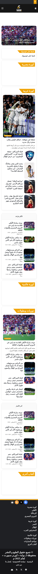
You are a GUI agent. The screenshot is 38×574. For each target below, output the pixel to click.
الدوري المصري (31, 516)
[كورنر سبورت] (19, 8)
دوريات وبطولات (25, 310)
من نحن (19, 565)
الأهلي (34, 510)
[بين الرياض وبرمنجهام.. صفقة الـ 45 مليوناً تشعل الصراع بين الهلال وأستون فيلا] (29, 255)
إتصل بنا (8, 562)
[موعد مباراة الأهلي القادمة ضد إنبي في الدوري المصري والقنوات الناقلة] (19, 35)
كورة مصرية (28, 64)
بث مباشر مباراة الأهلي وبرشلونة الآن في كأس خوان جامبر (13, 240)
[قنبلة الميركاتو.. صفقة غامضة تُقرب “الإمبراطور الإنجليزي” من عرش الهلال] (29, 155)
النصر (34, 524)
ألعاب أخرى (28, 474)
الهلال (34, 527)
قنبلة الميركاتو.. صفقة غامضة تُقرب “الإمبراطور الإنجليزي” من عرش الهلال (13, 154)
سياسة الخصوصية (19, 562)
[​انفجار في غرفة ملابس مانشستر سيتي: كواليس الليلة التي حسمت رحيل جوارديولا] (29, 391)
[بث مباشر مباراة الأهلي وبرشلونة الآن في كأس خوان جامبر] (29, 239)
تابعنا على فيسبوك (28, 56)
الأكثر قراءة (19, 216)
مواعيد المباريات (30, 541)
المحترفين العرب (30, 530)
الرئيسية (30, 562)
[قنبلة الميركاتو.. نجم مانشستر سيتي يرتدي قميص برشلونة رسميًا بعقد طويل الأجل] (29, 267)
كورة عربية (28, 91)
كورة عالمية (28, 284)
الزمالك (34, 513)
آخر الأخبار (19, 406)
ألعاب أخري (32, 544)
